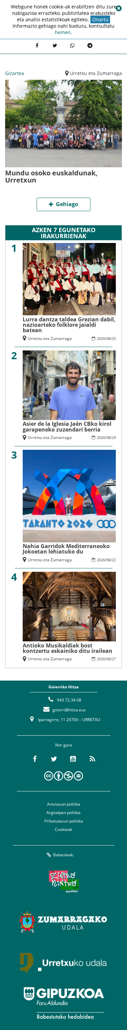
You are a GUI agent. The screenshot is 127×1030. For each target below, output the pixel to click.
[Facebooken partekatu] (37, 45)
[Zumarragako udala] (64, 922)
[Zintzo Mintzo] (63, 881)
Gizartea (14, 73)
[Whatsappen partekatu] (72, 45)
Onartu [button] (100, 19)
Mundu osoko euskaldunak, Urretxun (51, 176)
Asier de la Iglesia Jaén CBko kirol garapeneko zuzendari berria (67, 426)
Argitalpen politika (63, 812)
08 (108, 338)
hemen (63, 32)
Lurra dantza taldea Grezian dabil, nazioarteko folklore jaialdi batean (69, 325)
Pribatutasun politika (63, 821)
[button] (118, 8)
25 (114, 338)
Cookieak (63, 829)
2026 (101, 338)
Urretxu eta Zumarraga (96, 73)
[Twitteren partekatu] (54, 45)
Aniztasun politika (63, 804)
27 (114, 658)
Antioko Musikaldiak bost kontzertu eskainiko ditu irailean (67, 648)
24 (114, 437)
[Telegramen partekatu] (89, 45)
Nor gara (63, 745)
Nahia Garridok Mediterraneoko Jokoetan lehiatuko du (66, 548)
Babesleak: (63, 855)
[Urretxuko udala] (64, 962)
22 (114, 559)
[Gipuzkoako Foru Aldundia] (64, 1003)
